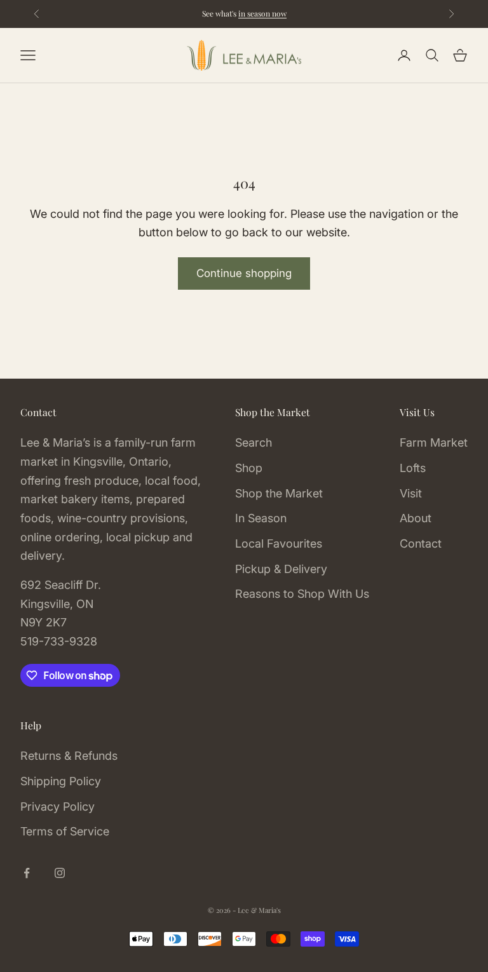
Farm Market (434, 442)
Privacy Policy (57, 806)
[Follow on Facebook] (26, 873)
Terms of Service (64, 831)
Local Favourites (278, 543)
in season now (262, 13)
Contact (421, 543)
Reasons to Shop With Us (302, 593)
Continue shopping (244, 273)
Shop (248, 468)
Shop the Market (279, 493)
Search (253, 442)
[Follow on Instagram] (59, 873)
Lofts (413, 468)
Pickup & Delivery (281, 569)
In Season (261, 518)
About (415, 518)
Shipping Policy (60, 781)
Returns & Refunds (69, 755)
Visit (411, 493)
